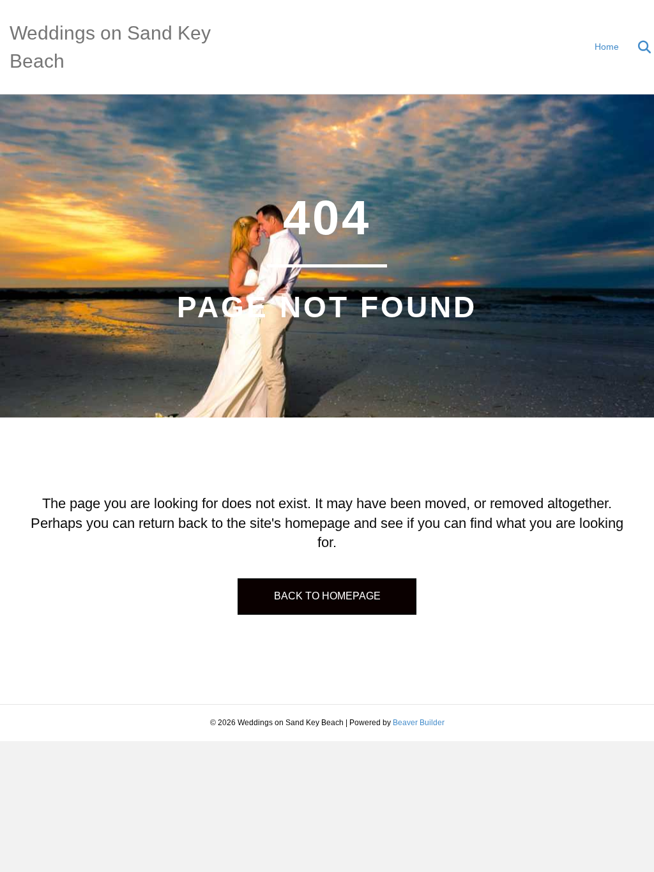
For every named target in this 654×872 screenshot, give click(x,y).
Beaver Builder (419, 722)
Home (607, 46)
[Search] (636, 47)
